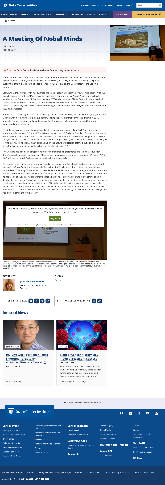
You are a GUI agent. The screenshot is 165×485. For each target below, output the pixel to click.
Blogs (12, 20)
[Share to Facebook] (30, 301)
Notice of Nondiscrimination (87, 472)
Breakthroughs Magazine (143, 452)
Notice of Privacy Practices (116, 472)
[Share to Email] (48, 301)
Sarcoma (39, 448)
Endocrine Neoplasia (11, 443)
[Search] (149, 5)
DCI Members (107, 5)
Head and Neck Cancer (12, 456)
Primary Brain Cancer (11, 430)
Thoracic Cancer (42, 452)
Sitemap (30, 472)
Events (95, 5)
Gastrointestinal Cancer (12, 447)
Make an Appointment (148, 14)
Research (59, 280)
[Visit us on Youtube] (147, 415)
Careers (136, 430)
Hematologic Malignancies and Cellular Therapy (48, 426)
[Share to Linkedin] (42, 301)
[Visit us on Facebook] (121, 415)
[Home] (6, 21)
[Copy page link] (99, 301)
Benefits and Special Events (144, 447)
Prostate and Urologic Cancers (48, 444)
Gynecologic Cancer (11, 452)
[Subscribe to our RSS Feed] (156, 415)
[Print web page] (94, 301)
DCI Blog (85, 5)
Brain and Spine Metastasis (14, 434)
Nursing (136, 425)
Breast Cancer (8, 439)
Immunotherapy (74, 430)
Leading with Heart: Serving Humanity (53, 472)
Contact (120, 5)
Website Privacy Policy (11, 472)
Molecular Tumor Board (78, 434)
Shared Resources (107, 438)
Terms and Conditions (143, 472)
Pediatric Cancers (42, 439)
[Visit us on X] (139, 415)
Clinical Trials (105, 430)
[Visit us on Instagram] (130, 415)
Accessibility (7, 479)
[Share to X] (36, 301)
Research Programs (108, 434)
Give (128, 5)
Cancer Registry (106, 425)
